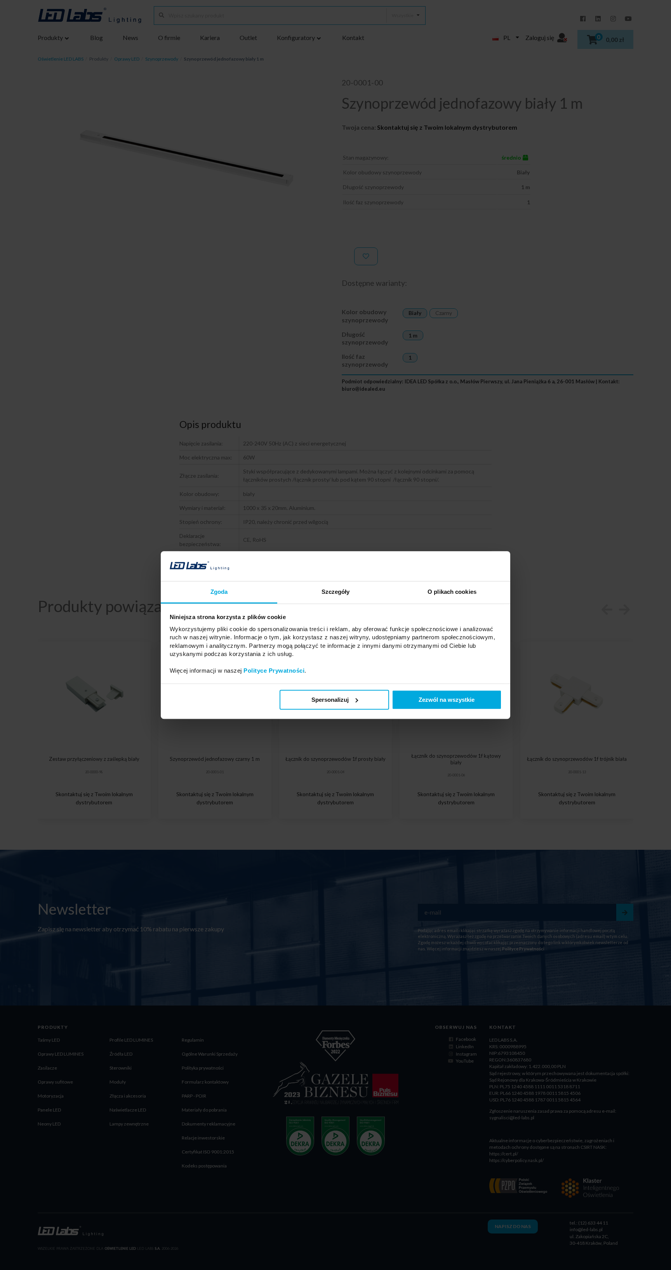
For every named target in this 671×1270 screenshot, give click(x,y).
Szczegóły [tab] (336, 591)
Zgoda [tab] (219, 591)
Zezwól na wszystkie (447, 699)
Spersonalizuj (330, 699)
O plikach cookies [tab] (452, 591)
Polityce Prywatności (273, 670)
